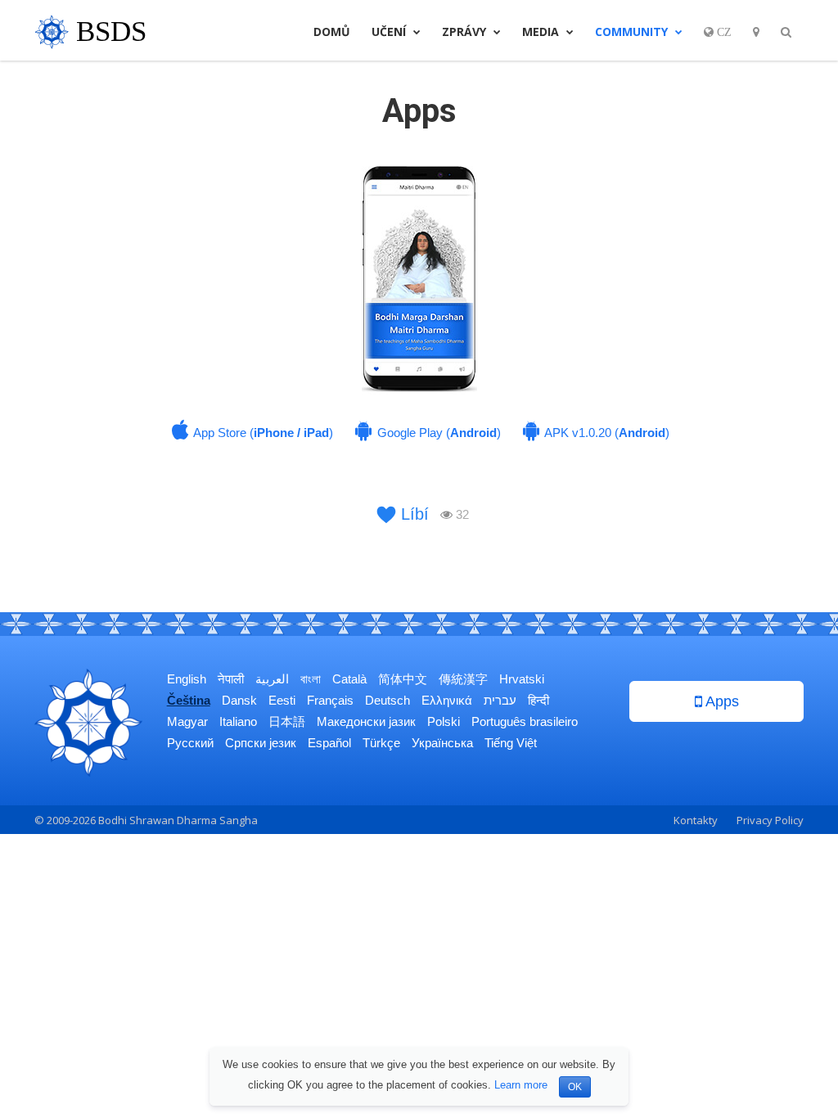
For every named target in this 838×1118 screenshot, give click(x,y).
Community (633, 31)
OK (575, 1087)
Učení (390, 31)
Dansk (239, 700)
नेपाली (231, 679)
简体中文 (402, 679)
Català (349, 679)
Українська (442, 743)
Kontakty (696, 820)
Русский (190, 743)
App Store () (262, 433)
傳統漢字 (463, 679)
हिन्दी (538, 700)
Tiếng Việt (510, 743)
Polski (443, 721)
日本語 (286, 721)
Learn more (520, 1085)
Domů (331, 31)
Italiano (238, 721)
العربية (272, 679)
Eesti (281, 700)
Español (329, 743)
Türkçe (381, 743)
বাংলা (310, 679)
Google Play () (437, 433)
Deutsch (387, 700)
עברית (500, 700)
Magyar (187, 721)
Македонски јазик (366, 721)
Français (330, 700)
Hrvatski (521, 679)
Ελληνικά (446, 700)
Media (542, 31)
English (186, 679)
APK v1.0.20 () (605, 433)
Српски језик (260, 743)
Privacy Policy (770, 820)
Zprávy (465, 31)
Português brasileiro (524, 721)
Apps (720, 701)
